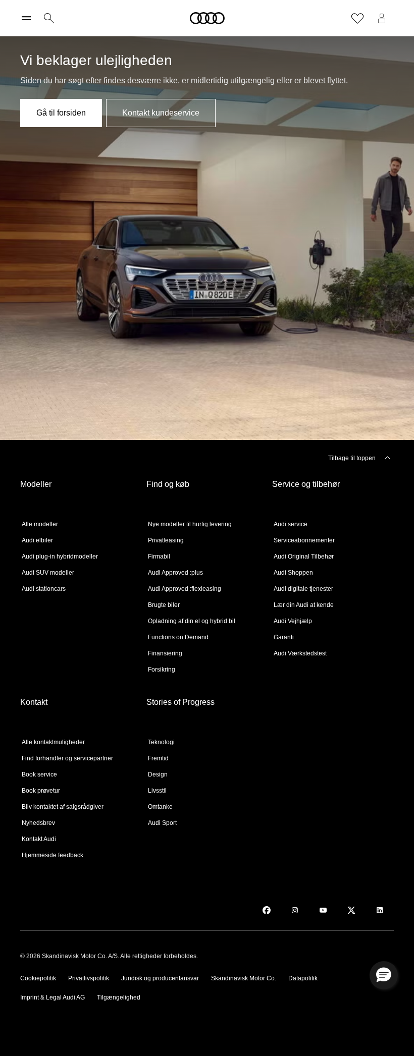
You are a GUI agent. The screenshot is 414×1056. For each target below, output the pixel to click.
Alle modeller (40, 524)
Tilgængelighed (118, 997)
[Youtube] (323, 910)
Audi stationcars (44, 588)
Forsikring (161, 669)
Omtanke (160, 806)
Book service (39, 774)
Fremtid (158, 758)
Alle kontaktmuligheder (53, 742)
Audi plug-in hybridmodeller (60, 556)
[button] (384, 975)
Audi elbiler (37, 540)
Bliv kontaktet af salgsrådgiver (63, 806)
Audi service (290, 524)
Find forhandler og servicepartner (67, 758)
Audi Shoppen (293, 572)
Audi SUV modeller (48, 572)
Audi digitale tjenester (303, 588)
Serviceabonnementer (304, 540)
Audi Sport (162, 822)
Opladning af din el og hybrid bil (191, 621)
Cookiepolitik (38, 978)
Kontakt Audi (39, 839)
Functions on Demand (178, 637)
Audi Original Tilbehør (304, 556)
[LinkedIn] (380, 910)
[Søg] (49, 18)
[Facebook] (266, 910)
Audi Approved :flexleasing (184, 588)
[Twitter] (351, 910)
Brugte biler (164, 604)
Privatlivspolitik (88, 978)
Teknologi (161, 742)
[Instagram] (295, 910)
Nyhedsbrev (38, 822)
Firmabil (159, 556)
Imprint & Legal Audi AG (52, 997)
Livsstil (157, 790)
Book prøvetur (41, 790)
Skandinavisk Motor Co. (243, 978)
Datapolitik (303, 978)
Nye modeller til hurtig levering (190, 524)
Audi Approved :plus (175, 572)
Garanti (284, 637)
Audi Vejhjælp (293, 621)
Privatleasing (166, 540)
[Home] (207, 18)
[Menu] (28, 18)
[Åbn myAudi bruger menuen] (382, 18)
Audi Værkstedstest (300, 653)
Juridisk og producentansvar (160, 978)
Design (158, 774)
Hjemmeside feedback (52, 855)
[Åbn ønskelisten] (357, 18)
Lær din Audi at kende (304, 604)
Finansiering (165, 653)
